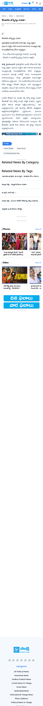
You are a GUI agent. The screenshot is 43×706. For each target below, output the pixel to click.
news (11, 16)
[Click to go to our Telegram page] (29, 660)
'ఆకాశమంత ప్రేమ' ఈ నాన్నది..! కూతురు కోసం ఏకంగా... (21, 176)
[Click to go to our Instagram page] (21, 660)
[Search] (30, 3)
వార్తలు (10, 9)
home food (21, 149)
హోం (4, 9)
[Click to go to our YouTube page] (25, 660)
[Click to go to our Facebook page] (9, 660)
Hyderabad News (21, 691)
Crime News (21, 687)
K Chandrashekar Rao (11, 154)
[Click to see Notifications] (40, 3)
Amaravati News (21, 676)
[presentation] (5, 241)
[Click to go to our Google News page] (33, 660)
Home (4, 16)
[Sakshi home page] (21, 650)
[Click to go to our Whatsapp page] (13, 660)
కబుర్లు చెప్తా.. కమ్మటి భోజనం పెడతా (21, 185)
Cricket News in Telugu (22, 683)
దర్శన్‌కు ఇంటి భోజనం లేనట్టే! (21, 209)
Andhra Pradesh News (21, 679)
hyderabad (20, 16)
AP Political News (21, 672)
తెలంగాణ (26, 9)
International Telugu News (21, 695)
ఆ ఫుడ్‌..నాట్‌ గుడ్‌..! (21, 193)
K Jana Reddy (8, 149)
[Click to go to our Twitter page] (17, 660)
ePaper (25, 3)
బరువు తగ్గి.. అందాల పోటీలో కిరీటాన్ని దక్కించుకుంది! (21, 201)
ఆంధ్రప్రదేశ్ (18, 9)
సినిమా (34, 9)
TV (37, 3)
